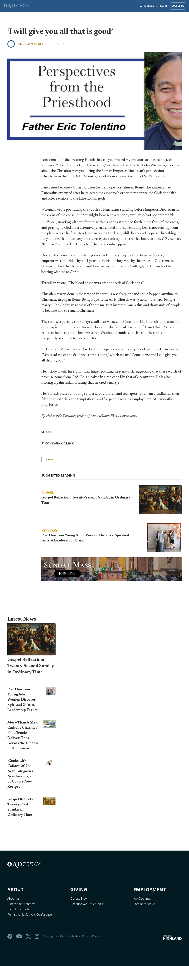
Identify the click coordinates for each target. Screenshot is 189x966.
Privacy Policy (91, 936)
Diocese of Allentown (21, 904)
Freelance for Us (144, 904)
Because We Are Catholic (87, 904)
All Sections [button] (147, 6)
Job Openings (142, 898)
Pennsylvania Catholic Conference (29, 915)
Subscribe (178, 5)
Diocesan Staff (30, 44)
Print (49, 459)
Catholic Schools (18, 909)
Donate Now (78, 898)
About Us (13, 898)
